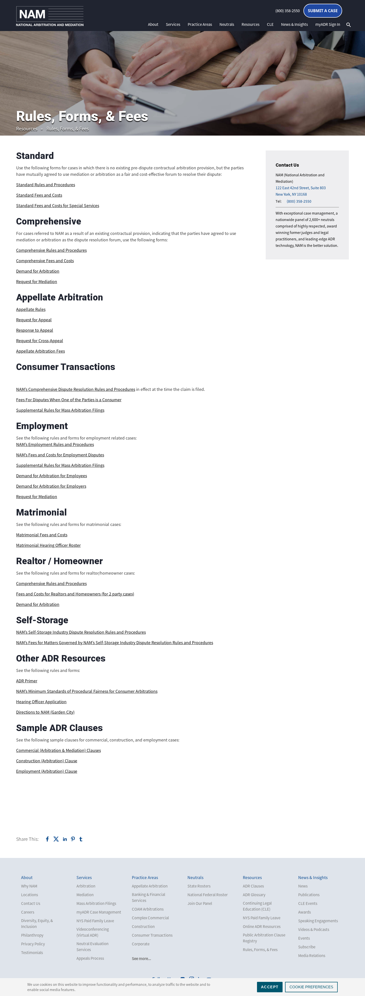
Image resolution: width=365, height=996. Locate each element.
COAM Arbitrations (148, 909)
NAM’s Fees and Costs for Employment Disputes (60, 455)
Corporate (140, 944)
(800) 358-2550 (287, 10)
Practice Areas (200, 24)
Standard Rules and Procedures (45, 184)
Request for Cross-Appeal (39, 340)
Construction (143, 926)
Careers (27, 912)
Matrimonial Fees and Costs (41, 535)
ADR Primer (26, 681)
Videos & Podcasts (313, 929)
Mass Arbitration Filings (96, 903)
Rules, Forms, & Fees (67, 128)
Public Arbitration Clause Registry (264, 938)
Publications (309, 894)
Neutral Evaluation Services (92, 946)
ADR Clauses (253, 886)
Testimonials (32, 952)
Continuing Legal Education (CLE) (257, 906)
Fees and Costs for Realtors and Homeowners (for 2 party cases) (75, 594)
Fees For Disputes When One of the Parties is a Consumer (68, 400)
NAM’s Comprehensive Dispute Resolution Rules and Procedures (75, 389)
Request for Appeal (34, 320)
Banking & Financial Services (148, 897)
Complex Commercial (150, 918)
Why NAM (29, 886)
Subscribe (306, 947)
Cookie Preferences (311, 987)
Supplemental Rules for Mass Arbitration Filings (60, 410)
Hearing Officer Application (41, 701)
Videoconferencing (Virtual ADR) (92, 932)
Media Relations (311, 955)
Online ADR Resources (262, 926)
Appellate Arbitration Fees (40, 351)
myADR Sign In (327, 24)
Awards (304, 912)
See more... (141, 958)
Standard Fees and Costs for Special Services (57, 205)
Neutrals (226, 24)
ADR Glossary (254, 894)
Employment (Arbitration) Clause (46, 771)
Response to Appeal (34, 330)
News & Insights (294, 24)
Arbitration (85, 886)
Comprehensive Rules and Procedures (51, 250)
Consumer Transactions (152, 935)
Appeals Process (90, 958)
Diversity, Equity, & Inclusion (37, 923)
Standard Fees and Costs (39, 195)
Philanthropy (32, 935)
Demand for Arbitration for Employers (51, 486)
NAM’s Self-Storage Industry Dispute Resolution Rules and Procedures (81, 632)
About (153, 24)
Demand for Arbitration (37, 271)
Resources (250, 24)
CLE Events (307, 903)
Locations (29, 894)
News (303, 886)
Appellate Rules (30, 309)
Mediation (85, 894)
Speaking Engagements (318, 920)
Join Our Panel (199, 903)
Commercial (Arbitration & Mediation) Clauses (58, 750)
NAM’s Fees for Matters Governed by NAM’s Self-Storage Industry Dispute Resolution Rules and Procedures (114, 642)
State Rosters (199, 886)
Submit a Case (323, 10)
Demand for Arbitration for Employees (51, 476)
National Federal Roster (207, 894)
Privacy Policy (33, 944)
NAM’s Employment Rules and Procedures (55, 444)
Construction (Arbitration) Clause (46, 761)
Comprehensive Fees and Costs (45, 260)
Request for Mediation (36, 281)
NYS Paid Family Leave (95, 920)
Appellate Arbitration (150, 886)
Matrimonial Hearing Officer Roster (48, 545)
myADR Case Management (98, 912)
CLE (270, 24)
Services (173, 24)
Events (304, 938)
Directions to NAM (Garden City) (45, 712)
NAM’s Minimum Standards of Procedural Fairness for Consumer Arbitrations (86, 691)
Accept (270, 987)
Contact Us (30, 903)
